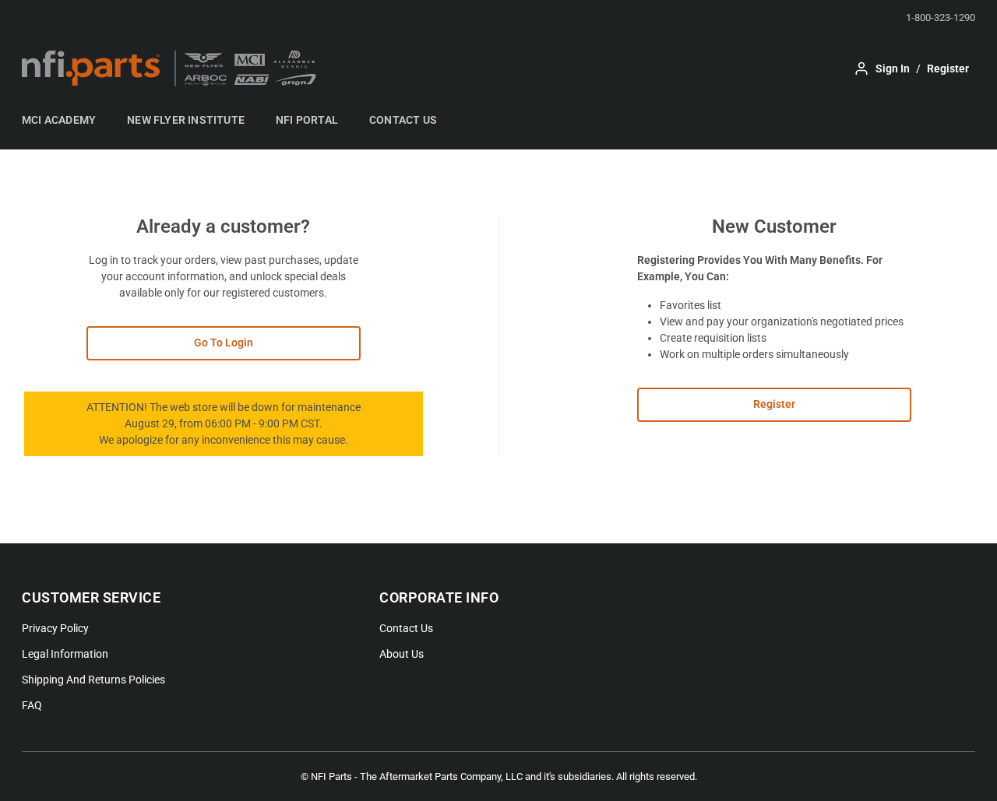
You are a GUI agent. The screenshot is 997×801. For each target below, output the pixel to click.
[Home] (174, 68)
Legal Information (65, 654)
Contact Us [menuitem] (403, 120)
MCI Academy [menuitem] (59, 120)
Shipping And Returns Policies (93, 679)
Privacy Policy (55, 628)
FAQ (32, 705)
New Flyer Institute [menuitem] (186, 120)
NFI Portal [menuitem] (307, 120)
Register (774, 404)
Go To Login (223, 342)
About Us (401, 654)
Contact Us (406, 628)
